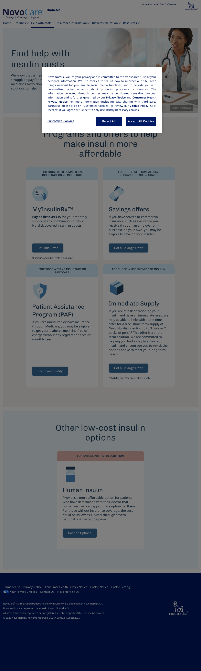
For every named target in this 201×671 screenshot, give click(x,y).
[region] (102, 100)
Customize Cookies (61, 121)
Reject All (109, 121)
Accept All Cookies (141, 121)
